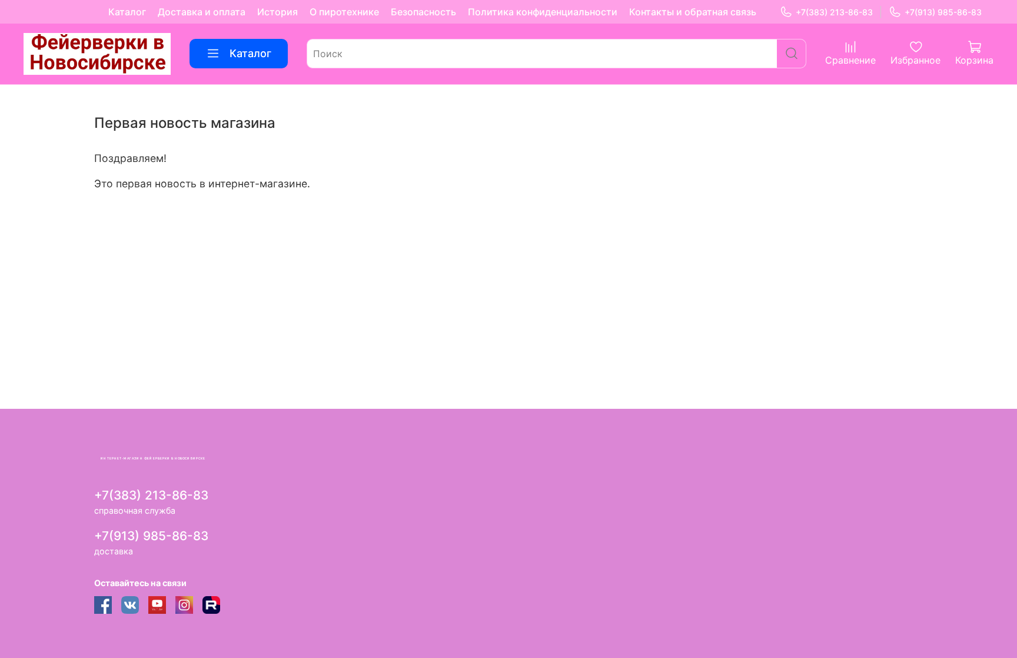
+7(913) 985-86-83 (943, 12)
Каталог (127, 12)
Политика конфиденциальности (542, 12)
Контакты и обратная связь (692, 12)
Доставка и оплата (201, 12)
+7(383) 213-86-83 (834, 12)
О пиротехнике (344, 12)
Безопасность (423, 12)
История (277, 12)
